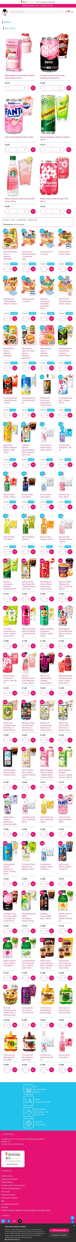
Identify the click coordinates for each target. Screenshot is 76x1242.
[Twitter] (72, 1218)
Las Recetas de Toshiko (10, 1204)
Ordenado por (21, 220)
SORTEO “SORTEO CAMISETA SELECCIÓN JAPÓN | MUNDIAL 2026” (25, 1210)
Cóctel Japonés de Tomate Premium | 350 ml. (10, 400)
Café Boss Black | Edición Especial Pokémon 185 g (10, 772)
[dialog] (38, 1233)
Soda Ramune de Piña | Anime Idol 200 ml (46, 819)
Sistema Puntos (7, 1182)
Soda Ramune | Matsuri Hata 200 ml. (46, 1057)
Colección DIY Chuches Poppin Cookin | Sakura (65, 301)
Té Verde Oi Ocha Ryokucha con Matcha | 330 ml (28, 866)
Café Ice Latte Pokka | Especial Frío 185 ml (65, 866)
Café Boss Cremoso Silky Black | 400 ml (45, 916)
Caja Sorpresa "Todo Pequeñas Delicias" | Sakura (10, 301)
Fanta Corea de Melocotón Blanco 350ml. (19, 137)
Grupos (6, 220)
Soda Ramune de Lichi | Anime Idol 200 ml (28, 819)
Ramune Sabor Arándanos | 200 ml (65, 447)
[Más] (10, 269)
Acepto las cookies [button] (59, 1230)
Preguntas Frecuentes (9, 1179)
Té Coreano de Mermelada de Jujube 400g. (27, 1057)
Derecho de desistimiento (10, 1188)
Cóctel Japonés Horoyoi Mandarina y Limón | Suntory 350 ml (10, 869)
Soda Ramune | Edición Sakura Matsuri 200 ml (46, 447)
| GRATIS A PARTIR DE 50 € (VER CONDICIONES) (38, 6)
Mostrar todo (32, 220)
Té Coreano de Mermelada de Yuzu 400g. (9, 1057)
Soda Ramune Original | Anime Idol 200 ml (46, 866)
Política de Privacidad (9, 1198)
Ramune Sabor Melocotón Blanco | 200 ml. (65, 539)
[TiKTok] (20, 1221)
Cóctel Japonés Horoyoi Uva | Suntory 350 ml (27, 1010)
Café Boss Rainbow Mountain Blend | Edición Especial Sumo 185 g (28, 450)
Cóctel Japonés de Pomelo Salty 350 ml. (28, 400)
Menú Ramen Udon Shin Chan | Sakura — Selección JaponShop (28, 353)
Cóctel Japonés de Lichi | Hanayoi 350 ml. (65, 400)
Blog (3, 1201)
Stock (13, 220)
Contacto (4, 1207)
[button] (26, 1240)
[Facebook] (72, 1222)
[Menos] (5, 269)
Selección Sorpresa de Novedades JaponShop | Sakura (45, 303)
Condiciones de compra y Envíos (13, 1185)
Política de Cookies (8, 1195)
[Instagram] (14, 1221)
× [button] (74, 1225)
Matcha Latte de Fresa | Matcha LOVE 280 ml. (10, 963)
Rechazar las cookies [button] (59, 1235)
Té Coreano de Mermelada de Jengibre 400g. (45, 1010)
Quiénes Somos (7, 1176)
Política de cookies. (26, 1237)
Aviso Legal (5, 1191)
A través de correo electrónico (12, 1144)
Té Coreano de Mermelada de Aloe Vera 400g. (64, 1010)
